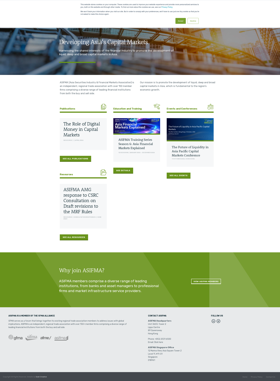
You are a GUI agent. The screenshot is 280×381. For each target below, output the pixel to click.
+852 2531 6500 (163, 339)
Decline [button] (193, 21)
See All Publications (75, 159)
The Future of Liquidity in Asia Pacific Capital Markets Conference (190, 151)
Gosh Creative (41, 377)
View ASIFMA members (206, 281)
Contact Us (270, 377)
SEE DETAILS (123, 170)
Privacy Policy (256, 377)
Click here (158, 342)
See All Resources (74, 237)
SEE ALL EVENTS (179, 175)
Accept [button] (180, 21)
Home (245, 377)
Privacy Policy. (167, 7)
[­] (213, 322)
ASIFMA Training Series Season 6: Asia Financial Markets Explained (135, 144)
